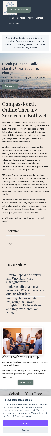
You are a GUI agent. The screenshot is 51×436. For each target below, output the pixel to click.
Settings (25, 430)
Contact (39, 18)
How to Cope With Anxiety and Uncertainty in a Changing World (23, 278)
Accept (25, 423)
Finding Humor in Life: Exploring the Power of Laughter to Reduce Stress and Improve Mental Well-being (23, 305)
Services (21, 18)
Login (10, 243)
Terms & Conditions (15, 416)
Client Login (14, 24)
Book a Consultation (19, 10)
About (30, 18)
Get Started (10, 86)
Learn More (25, 382)
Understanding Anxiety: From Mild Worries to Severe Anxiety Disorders (25, 290)
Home (11, 18)
